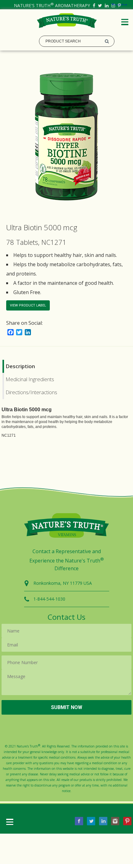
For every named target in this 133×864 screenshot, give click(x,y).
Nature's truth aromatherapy (52, 5)
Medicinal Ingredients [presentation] (30, 379)
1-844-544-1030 (49, 599)
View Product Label (28, 305)
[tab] (66, 366)
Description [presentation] (20, 366)
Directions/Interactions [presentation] (31, 392)
